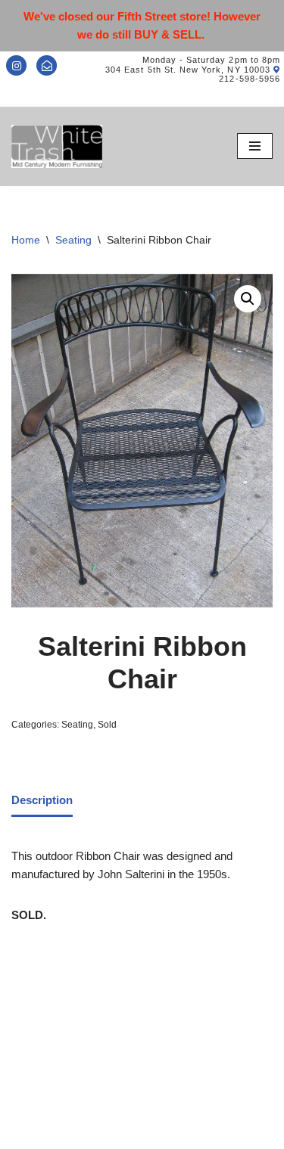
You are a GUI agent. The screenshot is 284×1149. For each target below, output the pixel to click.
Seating (73, 240)
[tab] (42, 801)
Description (42, 799)
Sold (107, 724)
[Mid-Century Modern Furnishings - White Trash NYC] (56, 146)
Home (25, 240)
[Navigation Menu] (255, 146)
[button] (247, 298)
